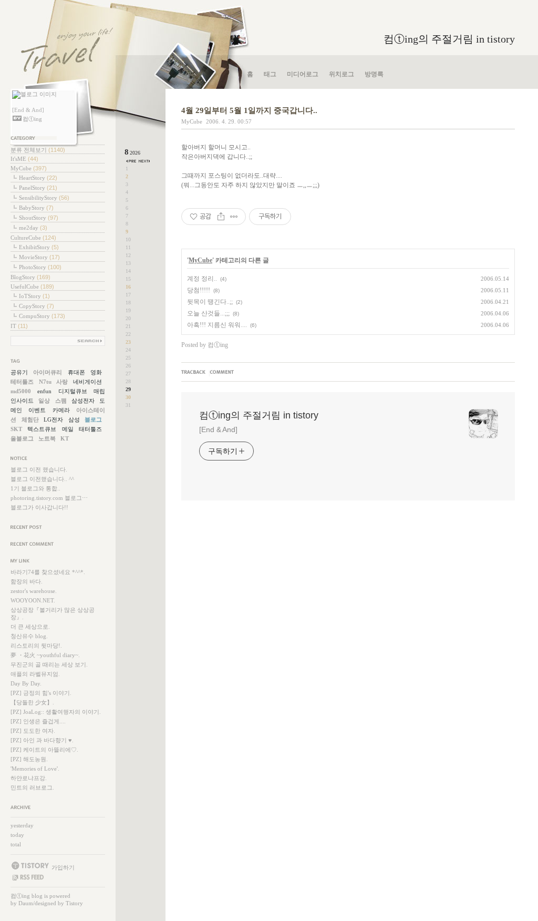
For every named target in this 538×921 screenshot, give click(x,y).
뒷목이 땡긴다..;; (210, 301)
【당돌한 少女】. (32, 702)
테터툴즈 (22, 381)
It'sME (24, 159)
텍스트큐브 (41, 429)
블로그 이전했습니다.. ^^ (42, 479)
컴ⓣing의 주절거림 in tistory (449, 39)
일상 (44, 400)
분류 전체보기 (38, 150)
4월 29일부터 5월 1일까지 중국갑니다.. (249, 110)
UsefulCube (32, 286)
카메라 (61, 410)
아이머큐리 (47, 372)
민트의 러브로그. (32, 787)
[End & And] (218, 429)
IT (19, 326)
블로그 (93, 419)
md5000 (21, 391)
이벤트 (37, 410)
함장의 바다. (27, 581)
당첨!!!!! (198, 290)
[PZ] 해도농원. (29, 759)
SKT (16, 429)
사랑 (62, 381)
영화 (96, 372)
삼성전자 (83, 400)
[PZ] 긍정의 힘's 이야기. (41, 693)
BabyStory (36, 207)
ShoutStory (38, 217)
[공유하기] (220, 216)
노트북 (47, 438)
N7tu (45, 381)
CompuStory (42, 316)
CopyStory (36, 306)
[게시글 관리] (234, 216)
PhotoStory (40, 267)
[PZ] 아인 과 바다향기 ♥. (42, 740)
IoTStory (34, 296)
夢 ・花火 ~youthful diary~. (45, 655)
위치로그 (341, 74)
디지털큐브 (72, 391)
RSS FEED (28, 877)
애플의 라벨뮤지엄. (35, 674)
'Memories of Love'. (35, 768)
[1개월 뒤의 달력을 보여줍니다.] (144, 161)
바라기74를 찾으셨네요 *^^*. (48, 572)
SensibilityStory (44, 198)
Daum (25, 903)
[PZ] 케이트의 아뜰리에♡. (44, 749)
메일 (68, 429)
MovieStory (39, 257)
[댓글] (223, 372)
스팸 (61, 400)
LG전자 (53, 419)
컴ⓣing (20, 896)
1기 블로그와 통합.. (35, 488)
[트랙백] (195, 372)
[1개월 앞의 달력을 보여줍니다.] (131, 161)
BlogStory (30, 277)
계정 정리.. (202, 278)
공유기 (19, 372)
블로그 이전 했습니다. (39, 469)
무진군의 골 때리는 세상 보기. (49, 664)
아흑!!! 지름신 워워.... (217, 325)
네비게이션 (87, 381)
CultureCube (33, 237)
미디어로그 (302, 74)
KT (64, 438)
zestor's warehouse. (34, 591)
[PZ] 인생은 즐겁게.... (38, 721)
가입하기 (63, 867)
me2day (33, 227)
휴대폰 (76, 372)
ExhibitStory (39, 247)
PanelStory (38, 188)
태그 (270, 74)
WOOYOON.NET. (33, 600)
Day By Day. (26, 683)
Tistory (74, 903)
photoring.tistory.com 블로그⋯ (49, 498)
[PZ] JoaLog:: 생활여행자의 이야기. (56, 712)
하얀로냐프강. (29, 778)
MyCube (29, 168)
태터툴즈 (90, 429)
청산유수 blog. (29, 636)
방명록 (374, 74)
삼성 (74, 419)
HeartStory (38, 178)
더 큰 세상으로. (30, 626)
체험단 (30, 419)
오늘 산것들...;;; (208, 313)
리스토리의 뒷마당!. (36, 645)
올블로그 (22, 438)
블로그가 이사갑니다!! (39, 507)
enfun (44, 391)
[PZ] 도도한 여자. (33, 731)
